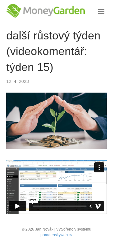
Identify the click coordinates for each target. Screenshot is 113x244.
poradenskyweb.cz (56, 235)
